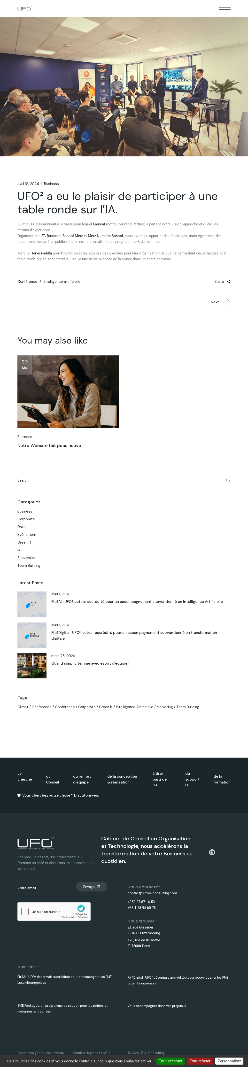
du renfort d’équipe (82, 779)
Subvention (26, 557)
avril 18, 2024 (28, 183)
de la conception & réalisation (122, 779)
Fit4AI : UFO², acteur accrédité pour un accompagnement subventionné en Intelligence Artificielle (137, 601)
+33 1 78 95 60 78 (142, 907)
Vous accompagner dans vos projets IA (157, 1006)
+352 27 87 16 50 (141, 902)
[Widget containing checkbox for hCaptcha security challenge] (54, 911)
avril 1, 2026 (60, 594)
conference (42, 707)
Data (21, 526)
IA (19, 550)
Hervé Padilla (41, 253)
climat (22, 707)
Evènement (27, 534)
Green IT (24, 542)
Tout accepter (170, 1061)
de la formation (222, 779)
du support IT (192, 779)
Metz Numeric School (105, 236)
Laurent (99, 224)
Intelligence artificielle (62, 281)
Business (51, 183)
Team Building (28, 565)
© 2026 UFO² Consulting (146, 1053)
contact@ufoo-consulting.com (152, 893)
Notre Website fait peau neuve (49, 445)
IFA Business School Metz (62, 236)
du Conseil (52, 779)
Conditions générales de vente (40, 1053)
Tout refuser (200, 1061)
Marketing (165, 707)
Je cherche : (24, 779)
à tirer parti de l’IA (160, 779)
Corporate (26, 519)
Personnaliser (229, 1061)
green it (106, 707)
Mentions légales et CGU (91, 1053)
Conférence (27, 281)
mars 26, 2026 (63, 655)
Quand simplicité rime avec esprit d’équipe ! (90, 663)
